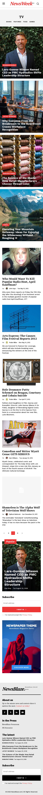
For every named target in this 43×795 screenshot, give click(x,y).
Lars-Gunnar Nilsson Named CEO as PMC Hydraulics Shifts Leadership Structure (21, 577)
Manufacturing (9, 173)
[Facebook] (4, 712)
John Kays (12, 288)
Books (8, 22)
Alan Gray (7, 588)
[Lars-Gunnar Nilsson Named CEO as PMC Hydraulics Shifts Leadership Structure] (21, 53)
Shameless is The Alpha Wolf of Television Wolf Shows (21, 509)
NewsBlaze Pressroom (10, 724)
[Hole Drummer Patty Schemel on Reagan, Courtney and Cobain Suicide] (21, 372)
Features (17, 22)
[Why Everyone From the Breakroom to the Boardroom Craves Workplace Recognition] (21, 107)
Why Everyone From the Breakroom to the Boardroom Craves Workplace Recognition (20, 747)
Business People (9, 65)
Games (32, 22)
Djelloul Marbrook (15, 514)
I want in (20, 609)
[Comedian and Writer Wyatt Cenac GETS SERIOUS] (21, 434)
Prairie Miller (13, 342)
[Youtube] (22, 712)
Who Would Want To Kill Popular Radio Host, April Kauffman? (19, 281)
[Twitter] (10, 712)
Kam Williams (13, 458)
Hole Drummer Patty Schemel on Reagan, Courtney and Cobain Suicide (21, 392)
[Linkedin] (16, 712)
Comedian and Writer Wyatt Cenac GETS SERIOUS (20, 452)
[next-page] (22, 533)
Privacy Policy (27, 615)
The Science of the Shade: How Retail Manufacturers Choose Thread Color (18, 756)
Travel (5, 225)
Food (25, 22)
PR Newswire (7, 728)
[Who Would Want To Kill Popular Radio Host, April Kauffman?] (21, 261)
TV (3, 288)
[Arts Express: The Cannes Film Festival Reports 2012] (21, 318)
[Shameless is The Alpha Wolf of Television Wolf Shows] (21, 490)
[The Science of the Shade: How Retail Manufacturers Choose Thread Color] (21, 161)
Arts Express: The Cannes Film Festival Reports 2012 (19, 337)
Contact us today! (23, 706)
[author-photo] (7, 288)
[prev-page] (4, 533)
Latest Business (9, 116)
